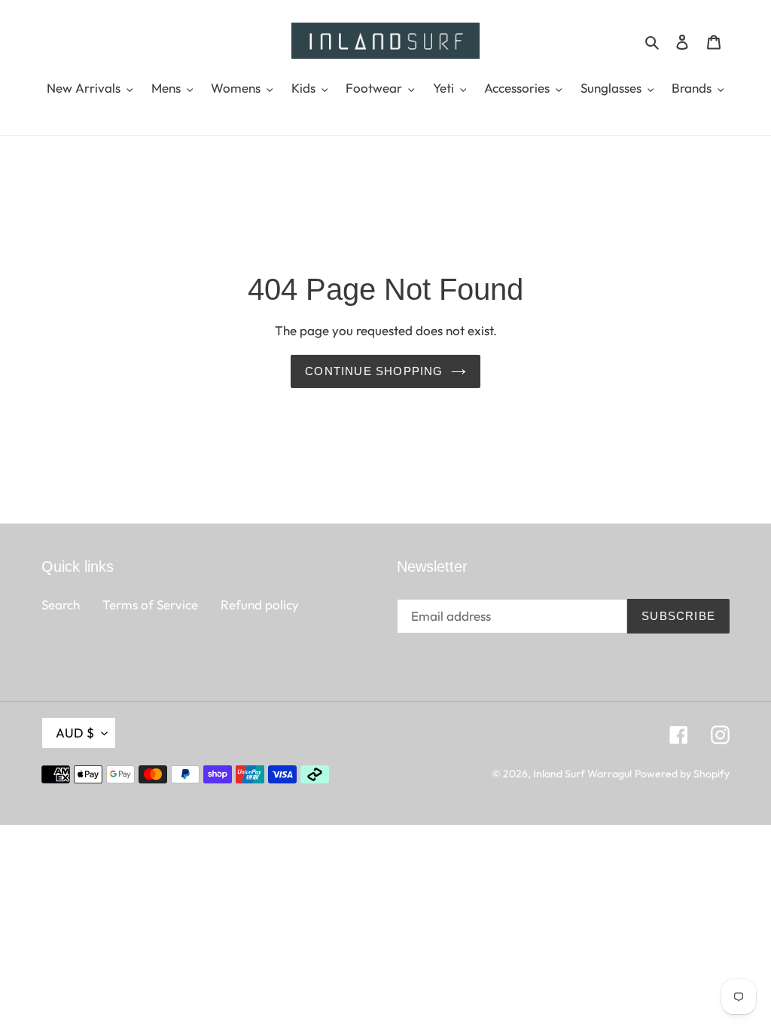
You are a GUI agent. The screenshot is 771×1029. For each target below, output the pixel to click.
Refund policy (260, 604)
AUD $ (75, 732)
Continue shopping (374, 371)
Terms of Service (150, 604)
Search (60, 604)
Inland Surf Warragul (582, 773)
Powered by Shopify (682, 773)
